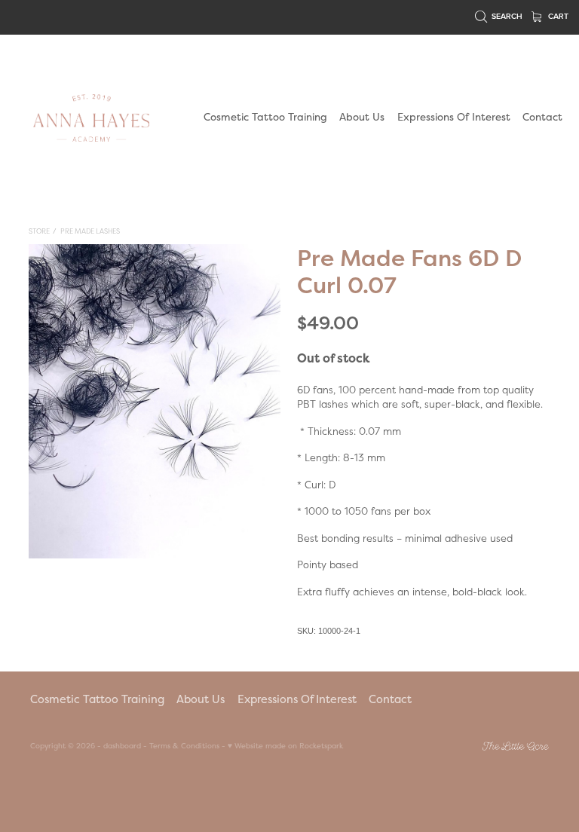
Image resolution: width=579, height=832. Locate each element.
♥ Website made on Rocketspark (285, 746)
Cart (557, 16)
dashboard (122, 746)
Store (39, 231)
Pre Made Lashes (90, 231)
